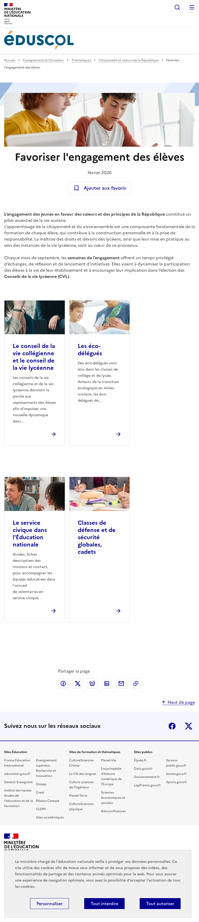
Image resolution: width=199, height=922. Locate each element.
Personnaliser (49, 903)
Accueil (10, 60)
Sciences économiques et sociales (113, 797)
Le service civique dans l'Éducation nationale (30, 533)
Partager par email (121, 683)
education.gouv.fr (17, 773)
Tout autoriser (160, 903)
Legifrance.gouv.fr (147, 785)
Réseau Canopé (47, 800)
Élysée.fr (140, 760)
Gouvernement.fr (147, 777)
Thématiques (82, 60)
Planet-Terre (78, 795)
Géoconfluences (113, 811)
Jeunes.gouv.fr (176, 773)
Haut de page (181, 702)
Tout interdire (104, 903)
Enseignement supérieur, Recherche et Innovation (46, 768)
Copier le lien (136, 683)
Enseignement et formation (44, 60)
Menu (192, 7)
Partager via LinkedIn (107, 683)
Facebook (172, 726)
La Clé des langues (82, 773)
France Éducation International (17, 763)
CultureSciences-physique (81, 806)
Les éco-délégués (90, 350)
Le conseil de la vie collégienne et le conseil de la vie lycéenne (34, 357)
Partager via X (78, 683)
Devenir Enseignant (18, 782)
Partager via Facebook (63, 683)
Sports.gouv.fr (176, 782)
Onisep (41, 784)
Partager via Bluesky (92, 683)
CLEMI (41, 809)
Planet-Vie (108, 760)
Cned (40, 792)
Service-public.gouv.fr (176, 763)
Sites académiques (50, 817)
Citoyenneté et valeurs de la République (129, 60)
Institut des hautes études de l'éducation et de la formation (18, 798)
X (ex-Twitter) (188, 726)
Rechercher (177, 7)
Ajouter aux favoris (105, 188)
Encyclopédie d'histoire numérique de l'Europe (111, 776)
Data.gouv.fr (143, 768)
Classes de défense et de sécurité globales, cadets (97, 537)
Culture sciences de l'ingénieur (81, 785)
